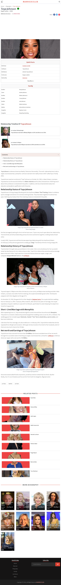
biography (8, 6)
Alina (4, 507)
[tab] (30, 155)
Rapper (10, 383)
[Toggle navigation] (2, 1)
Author (17, 383)
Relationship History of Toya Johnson (12, 161)
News (15, 576)
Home (15, 563)
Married (15, 566)
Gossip (15, 571)
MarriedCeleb (30, 2)
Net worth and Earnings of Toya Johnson (13, 166)
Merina (19, 507)
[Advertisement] (30, 27)
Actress (4, 383)
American (25, 78)
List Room (15, 574)
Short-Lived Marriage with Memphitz (13, 163)
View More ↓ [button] (30, 81)
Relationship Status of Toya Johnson (12, 158)
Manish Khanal (17, 13)
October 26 (25, 65)
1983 (29, 65)
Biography (15, 568)
